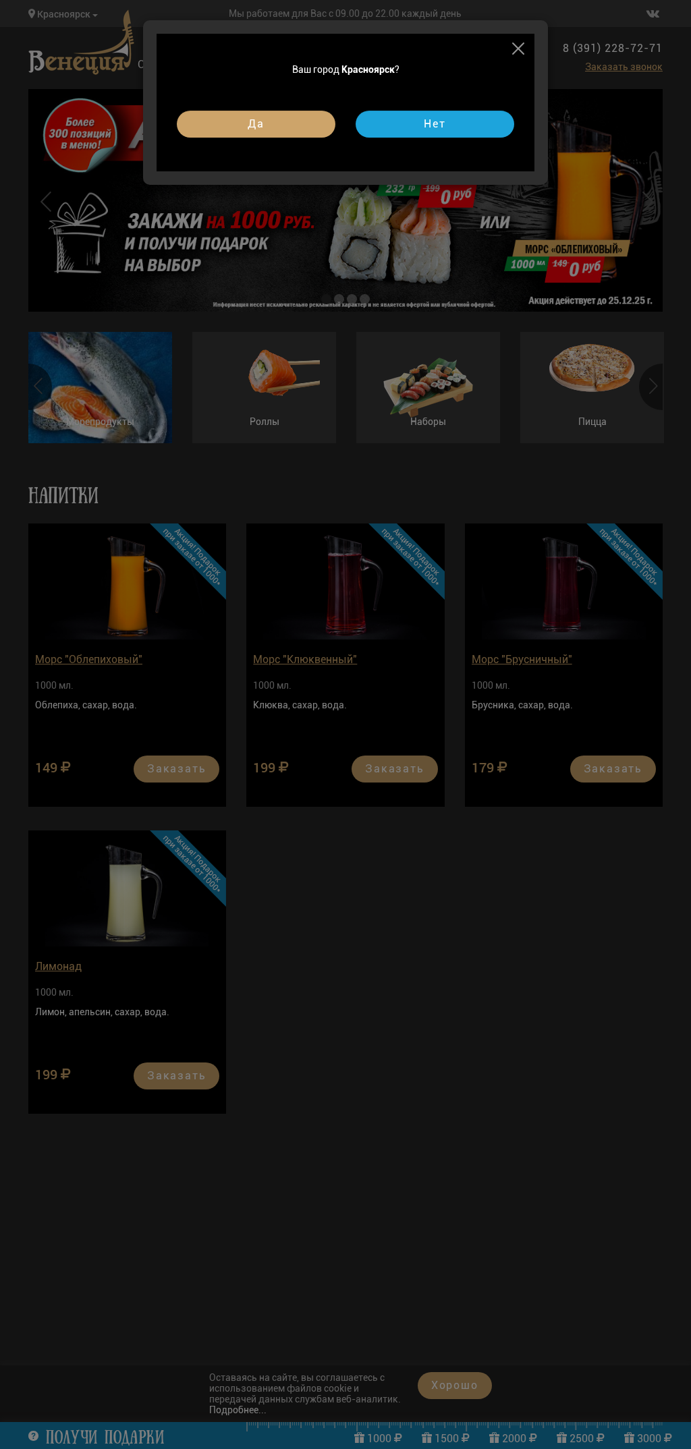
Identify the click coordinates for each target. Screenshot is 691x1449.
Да (256, 123)
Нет (434, 123)
